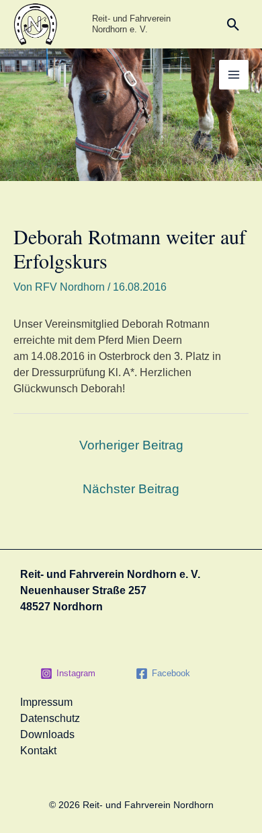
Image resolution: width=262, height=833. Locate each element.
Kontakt (38, 750)
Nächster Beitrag (131, 489)
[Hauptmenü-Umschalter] (234, 74)
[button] (233, 24)
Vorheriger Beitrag (131, 445)
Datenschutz (50, 718)
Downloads (47, 734)
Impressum (46, 702)
